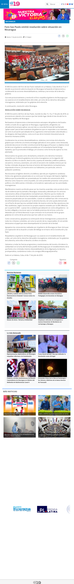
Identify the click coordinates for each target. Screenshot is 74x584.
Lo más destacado (14, 333)
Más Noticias (10, 391)
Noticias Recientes (14, 273)
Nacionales (10, 21)
